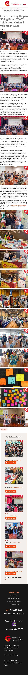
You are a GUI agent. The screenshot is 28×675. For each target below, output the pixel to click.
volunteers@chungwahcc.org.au (18, 205)
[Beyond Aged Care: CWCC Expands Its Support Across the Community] (5, 484)
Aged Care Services (14, 601)
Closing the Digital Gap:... (16, 460)
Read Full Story (11, 462)
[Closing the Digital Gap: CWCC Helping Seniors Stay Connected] (5, 457)
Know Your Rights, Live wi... (16, 571)
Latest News (14, 595)
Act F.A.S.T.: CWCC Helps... (16, 516)
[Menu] (2, 3)
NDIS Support (14, 604)
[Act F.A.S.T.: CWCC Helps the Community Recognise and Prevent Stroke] (5, 513)
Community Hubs (14, 598)
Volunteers (3, 429)
